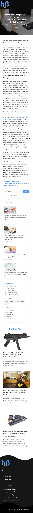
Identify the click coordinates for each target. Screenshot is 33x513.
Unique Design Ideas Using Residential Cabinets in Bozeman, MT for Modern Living (14, 392)
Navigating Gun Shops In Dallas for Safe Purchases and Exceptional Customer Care (15, 433)
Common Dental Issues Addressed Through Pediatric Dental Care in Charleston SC (14, 237)
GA (22, 301)
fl (17, 301)
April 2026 (7, 319)
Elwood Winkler (13, 25)
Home (6, 474)
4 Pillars (13, 152)
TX (6, 304)
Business (16, 27)
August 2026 (7, 310)
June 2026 (7, 315)
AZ (6, 301)
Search (26, 191)
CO (12, 301)
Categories (7, 480)
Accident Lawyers (9, 286)
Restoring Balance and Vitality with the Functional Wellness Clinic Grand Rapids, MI (15, 274)
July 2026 (6, 312)
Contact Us (7, 477)
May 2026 (7, 317)
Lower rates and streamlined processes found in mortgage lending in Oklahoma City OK (15, 217)
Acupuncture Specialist (10, 295)
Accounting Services (9, 292)
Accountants (7, 290)
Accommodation (9, 288)
